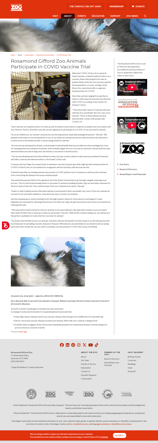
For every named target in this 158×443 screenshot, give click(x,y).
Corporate (132, 360)
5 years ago (22, 331)
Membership (116, 6)
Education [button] (98, 16)
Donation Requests (88, 375)
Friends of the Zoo (88, 364)
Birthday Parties (134, 357)
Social (130, 368)
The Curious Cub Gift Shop (85, 6)
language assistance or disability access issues (112, 424)
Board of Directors (128, 169)
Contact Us (85, 371)
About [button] (69, 16)
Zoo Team (85, 360)
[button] (145, 16)
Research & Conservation (45, 55)
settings (104, 437)
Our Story (124, 164)
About (83, 357)
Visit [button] (55, 16)
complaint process (80, 424)
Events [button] (82, 16)
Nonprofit (132, 371)
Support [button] (115, 16)
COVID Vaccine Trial (64, 55)
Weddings (132, 364)
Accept (119, 435)
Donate (140, 6)
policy (69, 424)
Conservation (29, 55)
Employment (86, 368)
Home (13, 55)
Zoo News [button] (132, 16)
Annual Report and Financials (132, 174)
